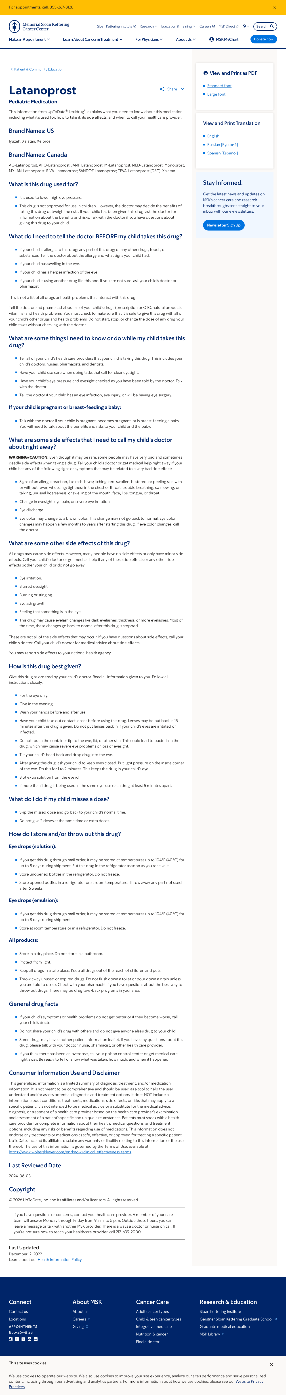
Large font (216, 94)
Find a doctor (148, 1341)
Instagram (11, 1339)
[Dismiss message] (275, 7)
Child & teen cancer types (158, 1319)
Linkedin (36, 1339)
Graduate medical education (225, 1326)
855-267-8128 (62, 7)
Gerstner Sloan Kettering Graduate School (236, 1319)
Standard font (219, 85)
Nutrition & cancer (152, 1334)
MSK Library (210, 1334)
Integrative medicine (154, 1326)
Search (262, 26)
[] (222, 144)
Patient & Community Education (38, 69)
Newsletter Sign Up (224, 225)
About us (80, 1311)
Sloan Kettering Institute (220, 1311)
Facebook (17, 1339)
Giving (79, 1326)
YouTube (29, 1339)
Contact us (18, 1311)
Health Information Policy (60, 1259)
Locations (17, 1319)
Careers (80, 1319)
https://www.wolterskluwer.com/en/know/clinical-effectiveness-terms (70, 1152)
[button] (149, 26)
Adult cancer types (152, 1311)
